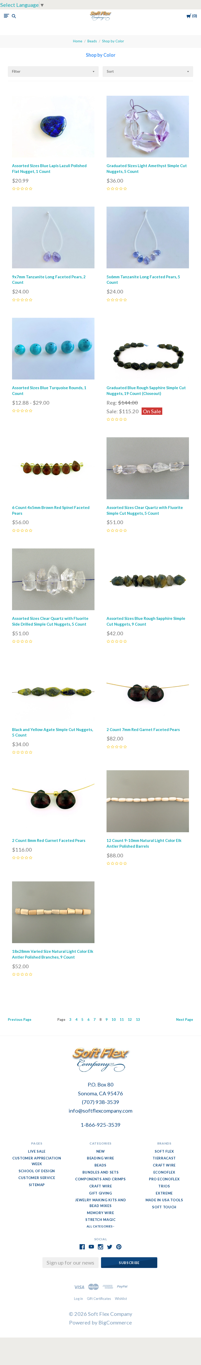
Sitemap (37, 1185)
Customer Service (36, 1178)
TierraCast (164, 1158)
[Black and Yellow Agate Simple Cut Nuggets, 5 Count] (53, 691)
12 (130, 1019)
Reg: (112, 402)
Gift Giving (100, 1193)
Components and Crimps (100, 1179)
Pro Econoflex (164, 1179)
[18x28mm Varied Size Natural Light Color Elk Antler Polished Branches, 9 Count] (53, 913)
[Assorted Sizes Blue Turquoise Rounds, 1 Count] (53, 350)
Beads (92, 41)
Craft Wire (100, 1186)
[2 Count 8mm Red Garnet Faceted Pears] (53, 802)
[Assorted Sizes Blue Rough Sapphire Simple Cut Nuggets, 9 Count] (148, 580)
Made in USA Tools (164, 1200)
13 (138, 1019)
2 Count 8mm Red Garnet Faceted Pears (48, 840)
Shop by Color (113, 41)
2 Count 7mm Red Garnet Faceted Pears (143, 729)
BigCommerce (115, 1322)
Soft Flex (164, 1151)
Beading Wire (100, 1158)
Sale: (113, 411)
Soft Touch (164, 1207)
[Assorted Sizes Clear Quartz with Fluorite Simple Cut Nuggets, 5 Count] (148, 469)
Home (77, 41)
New (100, 1151)
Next (184, 1019)
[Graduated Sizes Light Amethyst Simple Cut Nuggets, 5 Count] (148, 128)
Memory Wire (100, 1213)
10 (113, 1019)
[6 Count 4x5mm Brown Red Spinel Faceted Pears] (53, 469)
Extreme (164, 1193)
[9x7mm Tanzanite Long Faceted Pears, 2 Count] (53, 239)
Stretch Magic (100, 1219)
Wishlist (121, 1298)
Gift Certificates (99, 1298)
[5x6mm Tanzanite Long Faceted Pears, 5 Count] (148, 239)
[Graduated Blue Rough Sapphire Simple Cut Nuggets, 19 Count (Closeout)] (148, 350)
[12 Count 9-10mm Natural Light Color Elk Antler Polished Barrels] (148, 802)
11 (122, 1019)
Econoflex (164, 1172)
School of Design (37, 1171)
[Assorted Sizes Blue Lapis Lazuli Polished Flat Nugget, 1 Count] (53, 128)
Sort (110, 71)
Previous (19, 1019)
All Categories (100, 1226)
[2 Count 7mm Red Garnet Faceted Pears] (148, 691)
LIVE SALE (37, 1151)
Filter (16, 71)
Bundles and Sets (100, 1172)
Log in (78, 1298)
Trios (164, 1186)
